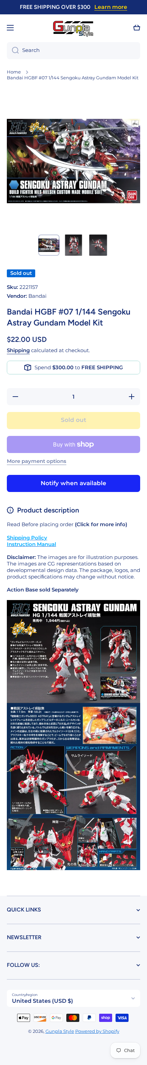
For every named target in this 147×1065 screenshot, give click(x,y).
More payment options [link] (36, 461)
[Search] (13, 50)
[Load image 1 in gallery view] (48, 245)
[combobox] (73, 50)
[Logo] (73, 28)
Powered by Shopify (97, 1031)
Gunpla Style (59, 1031)
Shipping (18, 350)
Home (14, 72)
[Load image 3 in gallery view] (98, 245)
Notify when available (73, 483)
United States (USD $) (42, 1001)
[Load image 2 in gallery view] (73, 245)
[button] (136, 27)
